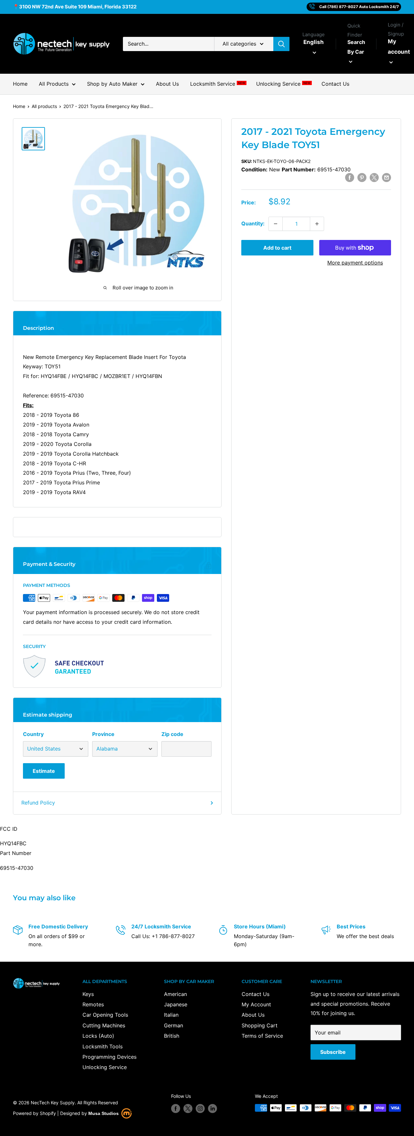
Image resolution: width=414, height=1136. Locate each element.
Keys (88, 994)
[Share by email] (386, 177)
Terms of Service (262, 1036)
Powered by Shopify (34, 1113)
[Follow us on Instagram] (200, 1108)
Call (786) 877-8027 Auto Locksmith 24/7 (359, 6)
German (173, 1025)
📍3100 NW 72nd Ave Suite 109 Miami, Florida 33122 (74, 7)
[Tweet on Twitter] (374, 177)
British (171, 1036)
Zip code (172, 734)
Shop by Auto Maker (112, 84)
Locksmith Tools (102, 1046)
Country (33, 734)
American (175, 994)
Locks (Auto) (98, 1036)
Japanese (175, 1004)
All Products (54, 84)
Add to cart (277, 247)
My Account (256, 1004)
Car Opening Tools (105, 1015)
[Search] (281, 44)
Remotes (93, 1004)
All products (44, 106)
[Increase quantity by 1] (317, 224)
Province (103, 734)
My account (399, 46)
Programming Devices (109, 1057)
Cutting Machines (103, 1025)
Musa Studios (103, 1113)
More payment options (355, 262)
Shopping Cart (260, 1025)
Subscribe (333, 1052)
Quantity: (253, 223)
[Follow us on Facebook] (175, 1108)
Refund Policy (38, 802)
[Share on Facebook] (349, 177)
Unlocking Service (283, 84)
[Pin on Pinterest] (361, 177)
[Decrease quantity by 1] (275, 224)
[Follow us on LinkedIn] (212, 1108)
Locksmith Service (217, 84)
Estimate (44, 771)
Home (20, 84)
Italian (171, 1015)
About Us (167, 84)
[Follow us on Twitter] (187, 1108)
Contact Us (335, 84)
